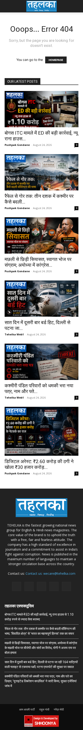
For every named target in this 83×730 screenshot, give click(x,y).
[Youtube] (66, 586)
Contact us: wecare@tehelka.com (50, 573)
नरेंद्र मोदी (59, 709)
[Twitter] (54, 586)
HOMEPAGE (56, 60)
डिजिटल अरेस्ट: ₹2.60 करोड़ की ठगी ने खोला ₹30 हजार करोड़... (39, 464)
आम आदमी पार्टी (27, 709)
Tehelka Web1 (14, 334)
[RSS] (41, 586)
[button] (7, 6)
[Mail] (29, 586)
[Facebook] (16, 586)
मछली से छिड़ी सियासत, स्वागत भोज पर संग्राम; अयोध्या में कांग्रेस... (38, 262)
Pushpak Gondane (17, 145)
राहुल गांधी (44, 709)
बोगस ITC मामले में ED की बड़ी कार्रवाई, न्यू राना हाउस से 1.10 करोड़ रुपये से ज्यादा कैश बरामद (39, 617)
